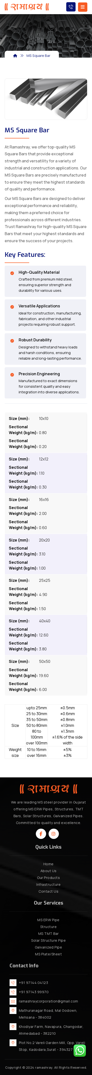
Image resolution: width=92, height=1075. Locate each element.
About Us (48, 870)
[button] (41, 834)
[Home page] (15, 55)
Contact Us (48, 891)
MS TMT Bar (48, 933)
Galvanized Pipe (48, 947)
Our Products (48, 877)
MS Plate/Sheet (48, 954)
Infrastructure (48, 884)
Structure (48, 926)
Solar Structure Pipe (48, 940)
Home (48, 864)
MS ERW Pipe (48, 920)
